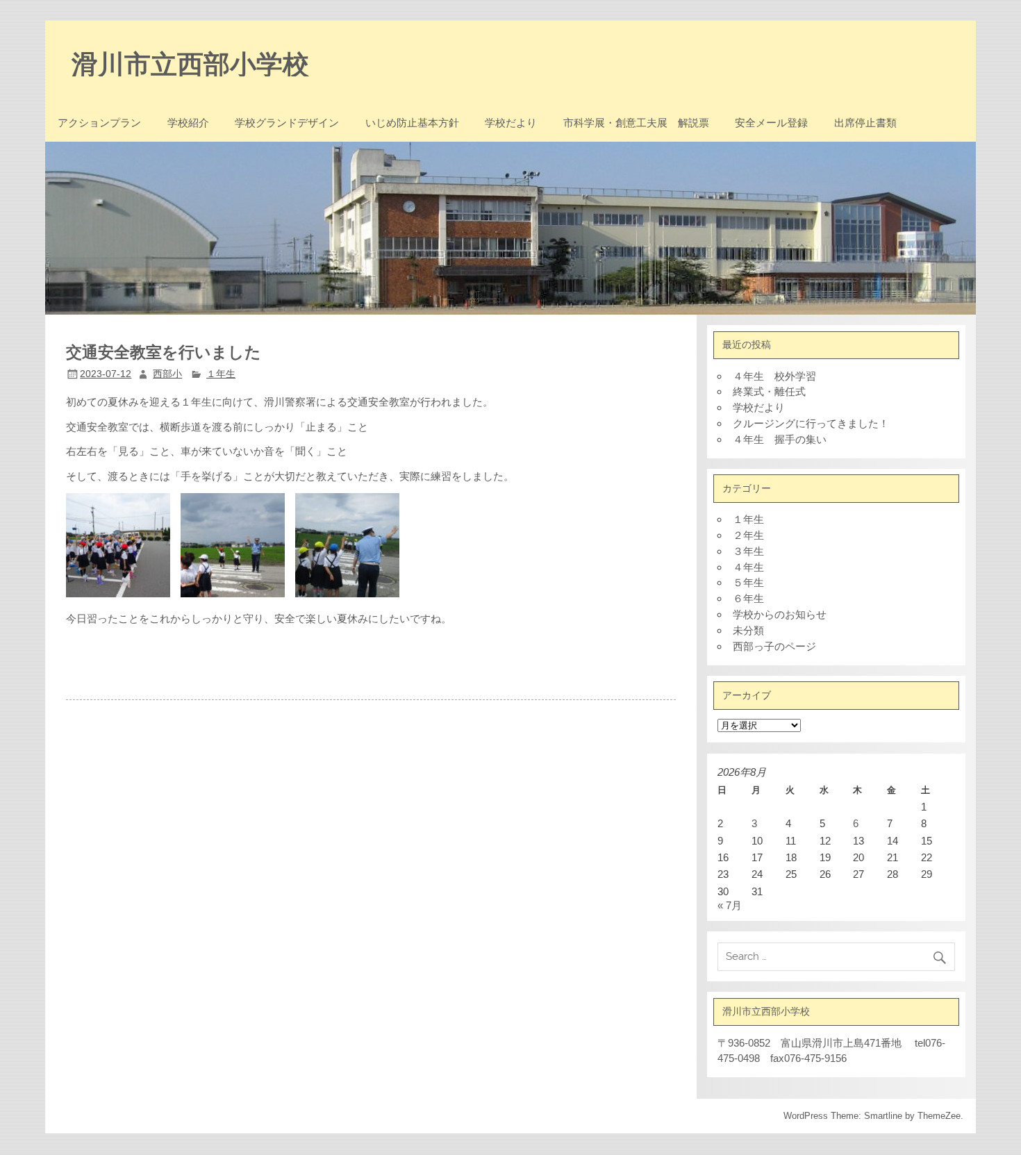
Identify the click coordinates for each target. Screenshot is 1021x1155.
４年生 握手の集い (780, 439)
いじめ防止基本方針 (412, 122)
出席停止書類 (865, 122)
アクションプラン (99, 122)
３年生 (748, 551)
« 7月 (729, 905)
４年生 (748, 567)
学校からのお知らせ (780, 614)
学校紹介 (188, 122)
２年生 (748, 535)
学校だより (511, 122)
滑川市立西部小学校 (190, 63)
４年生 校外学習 (774, 376)
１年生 (220, 374)
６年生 (748, 598)
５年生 (748, 582)
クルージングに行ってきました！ (811, 423)
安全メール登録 (771, 122)
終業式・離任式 (769, 391)
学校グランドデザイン (287, 122)
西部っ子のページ (774, 646)
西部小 (167, 374)
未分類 (748, 630)
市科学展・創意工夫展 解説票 (636, 122)
